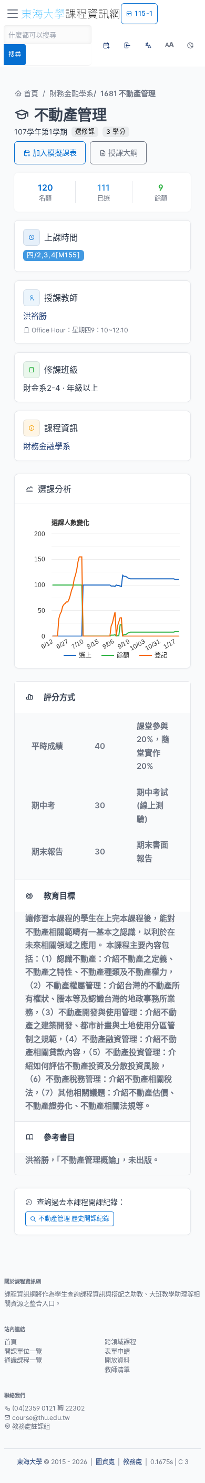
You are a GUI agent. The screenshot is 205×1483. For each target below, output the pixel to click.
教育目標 (59, 896)
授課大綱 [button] (123, 152)
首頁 (30, 93)
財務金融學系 (71, 93)
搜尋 (14, 54)
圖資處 (105, 1462)
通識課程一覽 (23, 1360)
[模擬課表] (106, 45)
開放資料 (117, 1360)
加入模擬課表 (55, 152)
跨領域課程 (120, 1342)
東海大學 (29, 1462)
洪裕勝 (35, 316)
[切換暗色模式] (190, 45)
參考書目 (59, 1137)
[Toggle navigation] (12, 13)
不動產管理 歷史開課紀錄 (73, 1219)
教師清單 (117, 1370)
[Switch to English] (148, 45)
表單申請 (117, 1351)
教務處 (132, 1462)
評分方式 (59, 697)
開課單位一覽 (23, 1351)
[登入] (127, 45)
